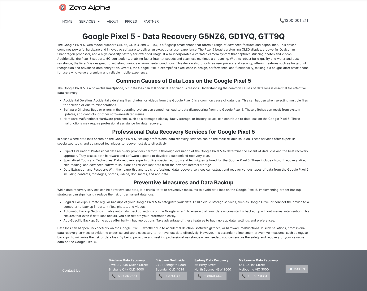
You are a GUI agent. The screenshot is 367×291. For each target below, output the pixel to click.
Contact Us (71, 270)
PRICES (131, 21)
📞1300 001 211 (293, 20)
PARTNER (151, 21)
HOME (67, 21)
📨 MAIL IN (297, 269)
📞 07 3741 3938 (171, 276)
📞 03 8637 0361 (254, 276)
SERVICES (87, 21)
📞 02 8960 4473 (210, 276)
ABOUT (112, 21)
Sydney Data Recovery (211, 260)
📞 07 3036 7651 (124, 276)
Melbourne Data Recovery (258, 260)
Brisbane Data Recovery (127, 260)
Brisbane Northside (170, 260)
